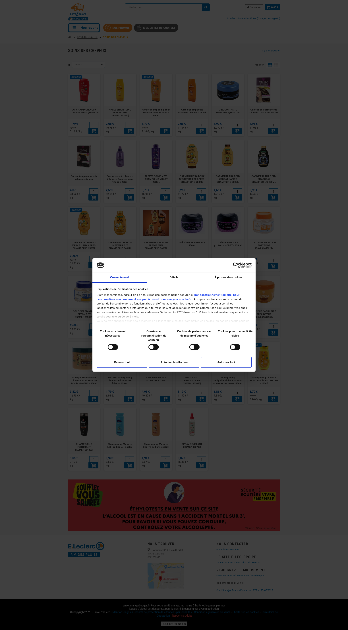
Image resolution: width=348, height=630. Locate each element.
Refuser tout (122, 362)
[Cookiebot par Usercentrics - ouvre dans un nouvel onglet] (236, 265)
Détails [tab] (174, 277)
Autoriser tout (226, 362)
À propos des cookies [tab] (228, 277)
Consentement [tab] (119, 277)
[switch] (149, 345)
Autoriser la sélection (174, 362)
